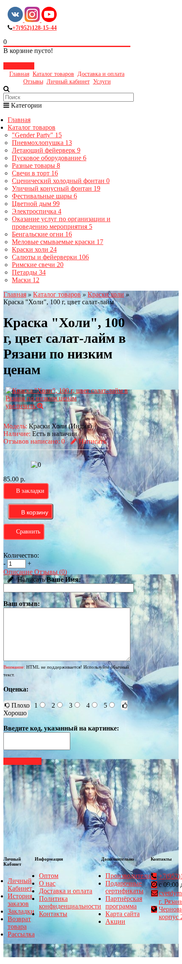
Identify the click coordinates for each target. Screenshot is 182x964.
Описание (18, 571)
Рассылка (21, 934)
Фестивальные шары (44, 196)
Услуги (102, 81)
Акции (115, 921)
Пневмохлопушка (42, 142)
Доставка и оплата (100, 74)
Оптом (48, 875)
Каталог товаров (53, 74)
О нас (47, 883)
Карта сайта (122, 913)
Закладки (21, 911)
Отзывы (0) (50, 571)
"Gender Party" (37, 135)
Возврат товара (19, 922)
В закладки (30, 491)
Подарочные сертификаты (124, 887)
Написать (92, 441)
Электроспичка (36, 211)
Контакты (53, 913)
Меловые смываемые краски (57, 241)
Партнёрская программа (123, 902)
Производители (128, 875)
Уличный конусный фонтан (56, 188)
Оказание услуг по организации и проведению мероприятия (61, 222)
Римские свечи (37, 264)
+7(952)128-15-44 (34, 28)
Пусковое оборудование (49, 157)
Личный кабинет (68, 81)
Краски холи (34, 249)
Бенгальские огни (42, 234)
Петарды (29, 272)
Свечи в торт (35, 173)
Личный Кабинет (20, 884)
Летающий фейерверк (46, 150)
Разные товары (36, 165)
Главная (19, 74)
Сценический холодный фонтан (61, 180)
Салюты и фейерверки (50, 257)
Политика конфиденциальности (70, 902)
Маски (25, 279)
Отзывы (33, 81)
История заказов (20, 899)
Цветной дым (36, 203)
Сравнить (28, 531)
